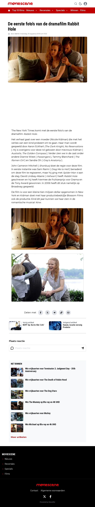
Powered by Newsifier (47, 502)
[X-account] (44, 496)
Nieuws (30, 10)
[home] (9, 10)
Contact (34, 490)
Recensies (45, 10)
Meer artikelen (18, 437)
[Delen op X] (47, 312)
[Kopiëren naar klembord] (61, 312)
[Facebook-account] (50, 496)
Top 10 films (18, 10)
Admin (17, 34)
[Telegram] (54, 312)
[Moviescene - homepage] (20, 3)
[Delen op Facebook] (40, 312)
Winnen (74, 10)
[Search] (75, 3)
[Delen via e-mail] (68, 312)
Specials (60, 10)
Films (82, 10)
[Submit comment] (83, 348)
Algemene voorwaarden (53, 490)
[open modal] (85, 3)
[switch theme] (80, 3)
